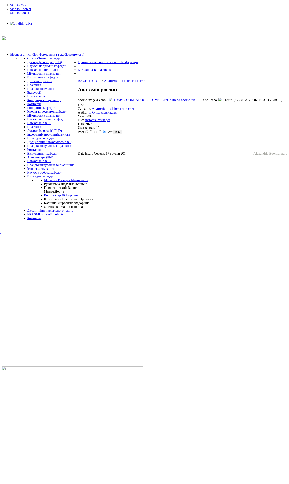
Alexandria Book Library (270, 153)
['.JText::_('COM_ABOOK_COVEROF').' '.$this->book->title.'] (153, 100)
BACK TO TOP (89, 80)
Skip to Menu (19, 5)
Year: (82, 116)
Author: (83, 112)
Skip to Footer (19, 13)
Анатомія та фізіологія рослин (125, 80)
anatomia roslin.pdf (97, 120)
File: (81, 120)
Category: (85, 108)
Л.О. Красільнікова (103, 112)
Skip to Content (20, 9)
